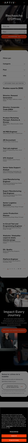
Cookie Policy (9, 426)
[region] (14, 425)
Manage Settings (14, 431)
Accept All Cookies (14, 440)
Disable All (14, 435)
